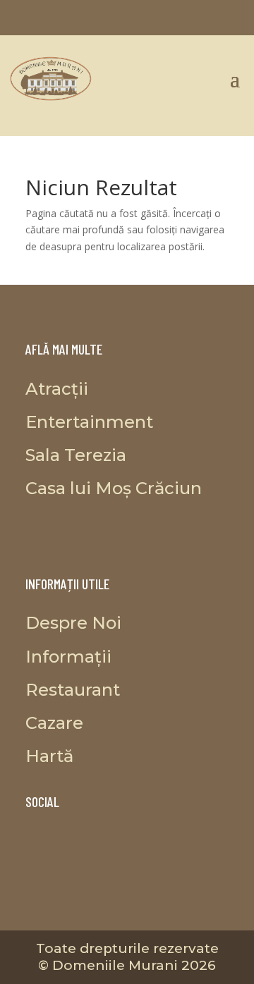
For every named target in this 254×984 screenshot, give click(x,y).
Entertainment (89, 422)
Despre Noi (73, 623)
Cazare (54, 723)
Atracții (56, 389)
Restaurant (72, 689)
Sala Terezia (75, 455)
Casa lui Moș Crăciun (113, 488)
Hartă (49, 756)
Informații (68, 656)
